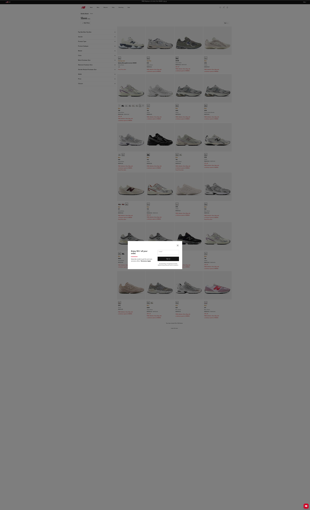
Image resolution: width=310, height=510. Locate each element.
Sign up (168, 259)
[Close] (177, 245)
